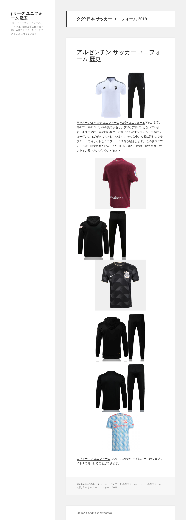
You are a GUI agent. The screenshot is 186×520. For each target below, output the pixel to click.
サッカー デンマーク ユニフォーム (118, 483)
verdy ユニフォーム (132, 122)
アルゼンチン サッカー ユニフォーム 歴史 (119, 55)
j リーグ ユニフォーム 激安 (26, 15)
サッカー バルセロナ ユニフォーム (98, 122)
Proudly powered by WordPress (94, 512)
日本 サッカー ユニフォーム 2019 (99, 487)
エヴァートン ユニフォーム (93, 458)
